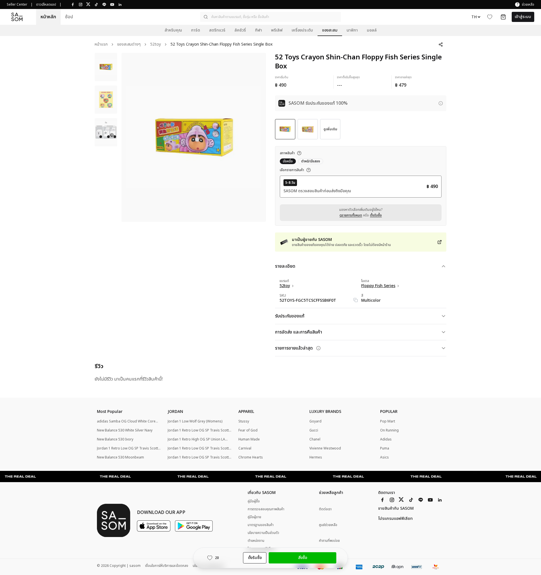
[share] (440, 44)
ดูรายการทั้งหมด (351, 215)
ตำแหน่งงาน (256, 540)
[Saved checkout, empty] (503, 17)
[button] (270, 17)
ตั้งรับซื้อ (376, 215)
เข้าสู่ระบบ (523, 17)
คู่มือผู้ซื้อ (254, 501)
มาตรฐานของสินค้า (261, 525)
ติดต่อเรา (325, 509)
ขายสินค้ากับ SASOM (396, 508)
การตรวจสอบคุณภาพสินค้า (266, 509)
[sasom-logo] (17, 17)
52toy (155, 44)
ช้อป (69, 17)
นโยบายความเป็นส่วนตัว (263, 533)
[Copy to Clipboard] (355, 300)
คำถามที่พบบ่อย (329, 540)
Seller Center (17, 4)
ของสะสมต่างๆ (129, 44)
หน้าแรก (101, 44)
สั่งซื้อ (302, 558)
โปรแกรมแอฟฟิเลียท (395, 519)
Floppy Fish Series (378, 286)
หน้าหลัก (48, 17)
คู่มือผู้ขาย (254, 517)
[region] (193, 137)
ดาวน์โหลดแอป (46, 4)
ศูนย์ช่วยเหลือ (328, 525)
